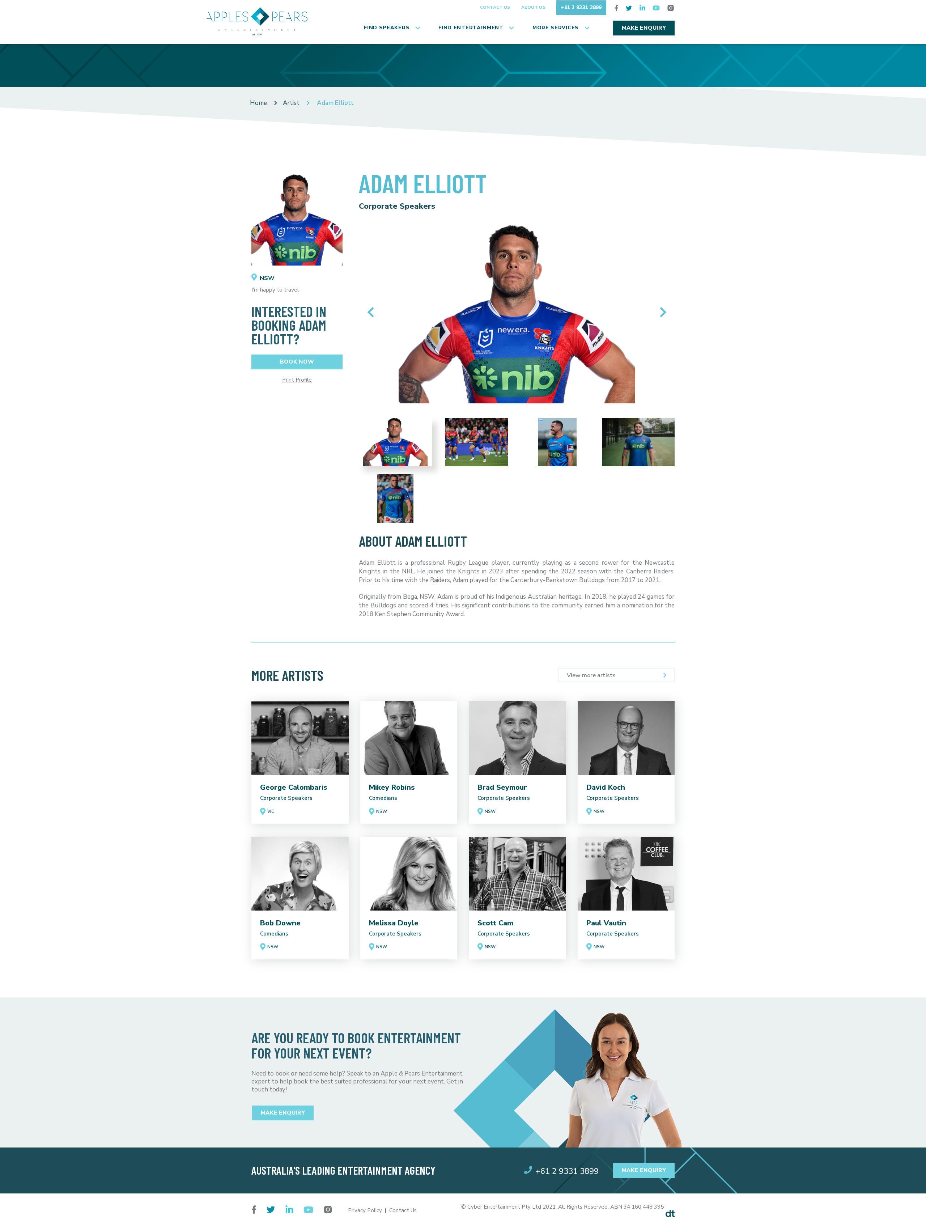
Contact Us (495, 7)
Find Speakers (386, 27)
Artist (291, 103)
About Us (533, 7)
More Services (555, 27)
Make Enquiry (644, 27)
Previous (372, 312)
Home (258, 103)
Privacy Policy (365, 1210)
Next (661, 312)
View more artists (591, 675)
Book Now (297, 361)
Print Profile (297, 380)
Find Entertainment (471, 27)
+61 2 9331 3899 (581, 7)
